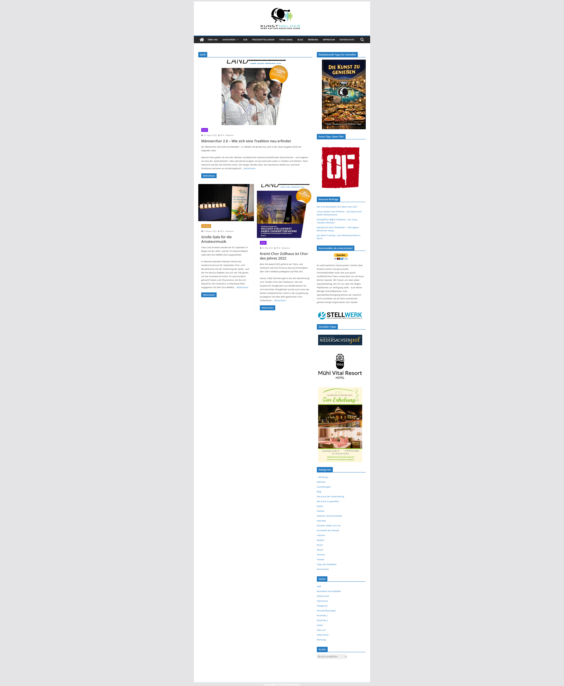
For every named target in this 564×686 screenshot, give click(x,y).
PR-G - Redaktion (227, 135)
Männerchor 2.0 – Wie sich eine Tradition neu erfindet (246, 140)
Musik (204, 130)
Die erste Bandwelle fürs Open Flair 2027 (337, 206)
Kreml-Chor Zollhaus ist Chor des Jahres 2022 (284, 256)
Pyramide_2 (322, 620)
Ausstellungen (324, 486)
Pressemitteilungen (263, 39)
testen (320, 625)
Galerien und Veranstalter (329, 515)
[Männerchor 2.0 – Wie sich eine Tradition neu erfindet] (255, 92)
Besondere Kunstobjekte (329, 591)
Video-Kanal (286, 39)
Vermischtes (323, 569)
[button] (237, 40)
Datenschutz (347, 39)
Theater (320, 559)
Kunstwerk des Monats (328, 530)
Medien (320, 540)
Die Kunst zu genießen (328, 501)
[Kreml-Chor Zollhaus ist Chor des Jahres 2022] (285, 211)
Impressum (329, 39)
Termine (321, 554)
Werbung (313, 39)
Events (320, 506)
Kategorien (229, 39)
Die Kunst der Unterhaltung (330, 496)
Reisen (320, 549)
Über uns (213, 39)
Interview (321, 520)
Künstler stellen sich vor (329, 525)
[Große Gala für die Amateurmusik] (226, 202)
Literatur (321, 535)
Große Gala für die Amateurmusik (216, 239)
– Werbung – (323, 477)
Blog (300, 39)
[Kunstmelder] (201, 39)
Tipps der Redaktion (327, 564)
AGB (245, 39)
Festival (320, 511)
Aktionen (206, 226)
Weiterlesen (250, 168)
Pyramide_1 (322, 615)
